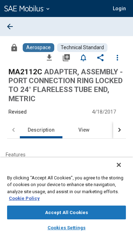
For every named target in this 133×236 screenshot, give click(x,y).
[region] (66, 196)
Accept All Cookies (66, 212)
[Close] (119, 165)
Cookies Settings (66, 227)
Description (41, 130)
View (83, 130)
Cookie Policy (24, 198)
